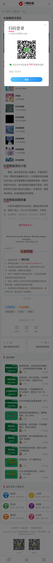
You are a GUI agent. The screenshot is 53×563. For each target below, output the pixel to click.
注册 (25, 33)
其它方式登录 (17, 33)
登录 (27, 79)
